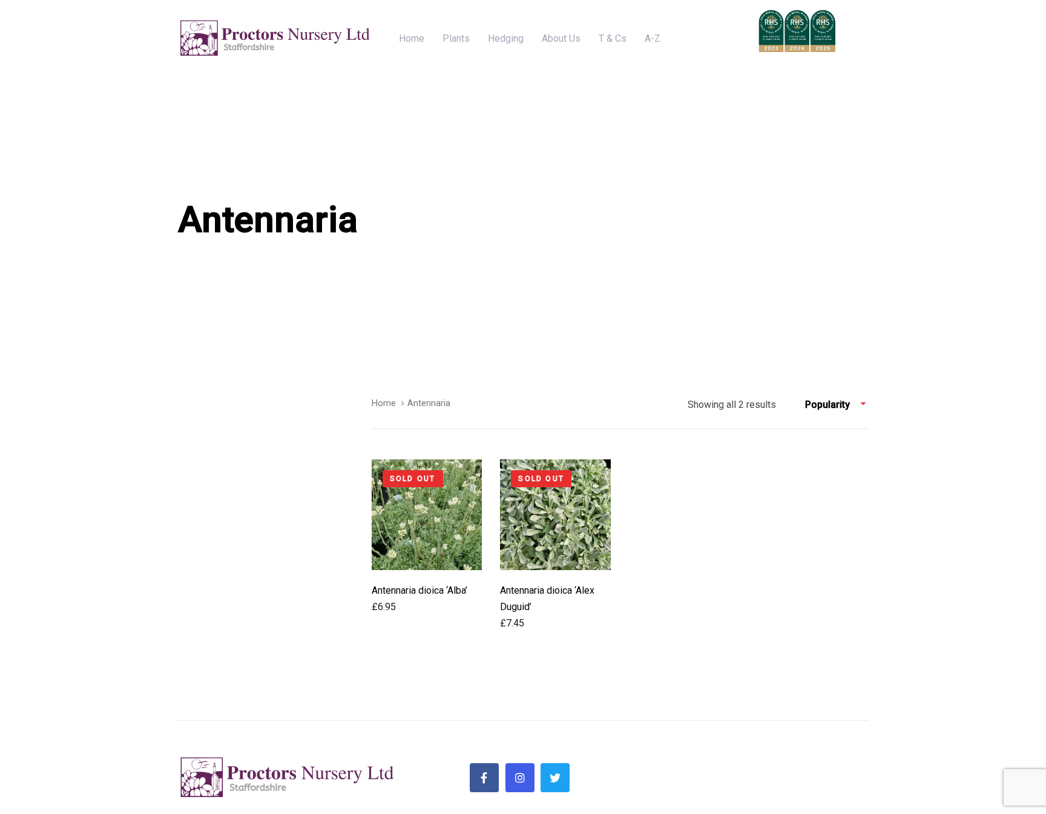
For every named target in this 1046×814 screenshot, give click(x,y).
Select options (427, 549)
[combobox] (836, 405)
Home (384, 403)
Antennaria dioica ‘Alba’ (419, 590)
